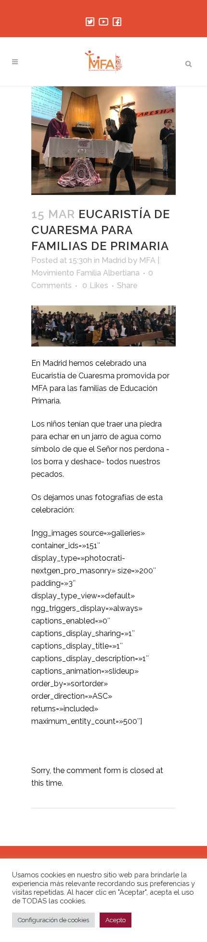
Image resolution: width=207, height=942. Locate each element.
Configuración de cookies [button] (53, 920)
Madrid (114, 260)
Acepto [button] (115, 920)
